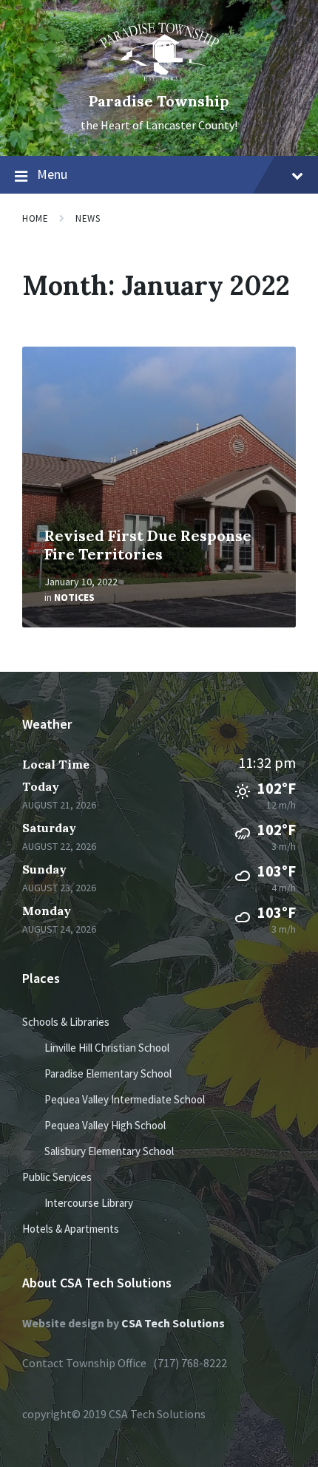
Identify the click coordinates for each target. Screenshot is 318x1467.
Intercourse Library (88, 1203)
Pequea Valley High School (105, 1125)
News (87, 218)
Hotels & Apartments (70, 1229)
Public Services (57, 1177)
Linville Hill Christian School (106, 1048)
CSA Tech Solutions (173, 1322)
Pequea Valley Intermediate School (124, 1099)
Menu (52, 174)
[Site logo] (159, 76)
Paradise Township (159, 101)
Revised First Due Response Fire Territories (147, 544)
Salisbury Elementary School (109, 1151)
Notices (74, 597)
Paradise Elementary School (108, 1073)
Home (35, 218)
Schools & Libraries (65, 1022)
